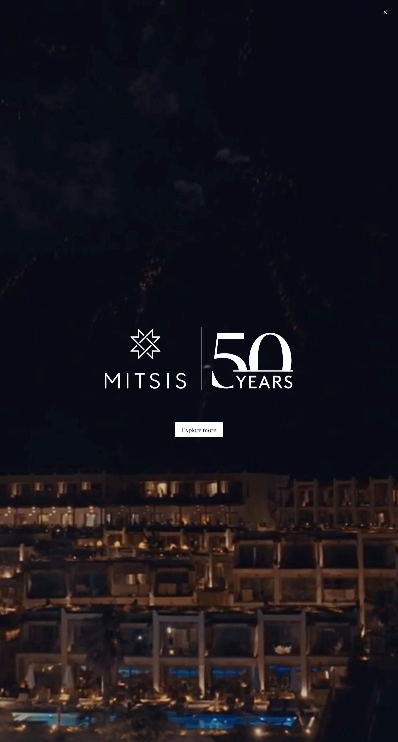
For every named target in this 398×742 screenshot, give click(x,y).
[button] (36, 4)
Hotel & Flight (364, 722)
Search (317, 722)
